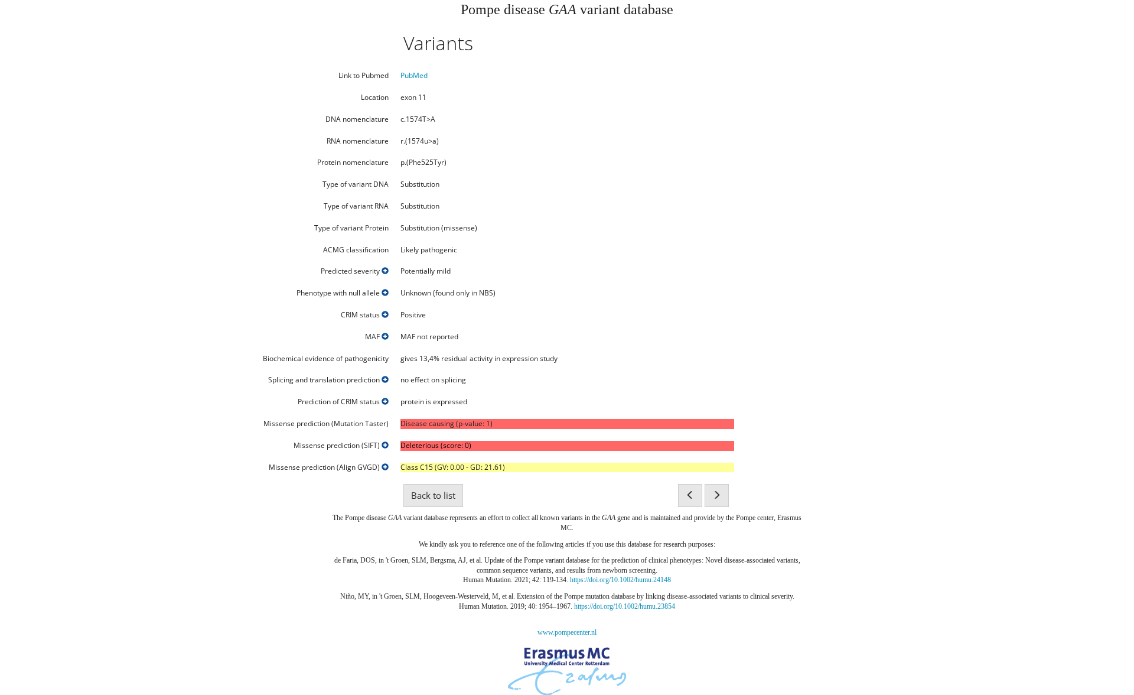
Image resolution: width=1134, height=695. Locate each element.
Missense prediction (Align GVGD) (325, 467)
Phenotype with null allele (339, 293)
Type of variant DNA (355, 184)
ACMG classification (356, 250)
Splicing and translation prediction (325, 380)
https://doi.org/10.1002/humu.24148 (620, 580)
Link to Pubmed (363, 75)
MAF (373, 337)
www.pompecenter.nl (567, 632)
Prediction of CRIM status (340, 402)
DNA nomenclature (357, 119)
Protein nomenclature (353, 162)
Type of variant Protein (351, 228)
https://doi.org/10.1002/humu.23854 (624, 606)
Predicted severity (351, 271)
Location (375, 97)
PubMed (414, 75)
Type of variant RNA (356, 206)
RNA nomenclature (358, 141)
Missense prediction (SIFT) (338, 445)
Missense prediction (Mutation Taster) (326, 423)
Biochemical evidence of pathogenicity (326, 358)
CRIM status (361, 315)
